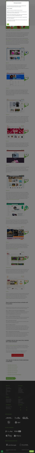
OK (7, 24)
